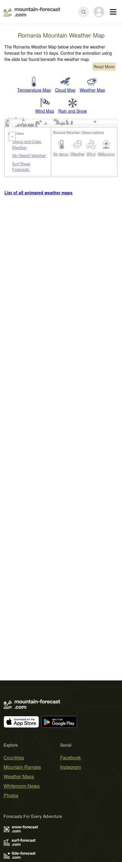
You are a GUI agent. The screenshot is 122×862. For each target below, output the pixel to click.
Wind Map (44, 111)
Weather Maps (19, 776)
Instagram (70, 767)
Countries (14, 757)
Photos (11, 795)
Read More (104, 66)
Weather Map (92, 90)
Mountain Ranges (22, 767)
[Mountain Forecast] (32, 12)
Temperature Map (34, 90)
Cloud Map (65, 90)
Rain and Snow (72, 111)
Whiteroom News (22, 785)
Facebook (70, 757)
